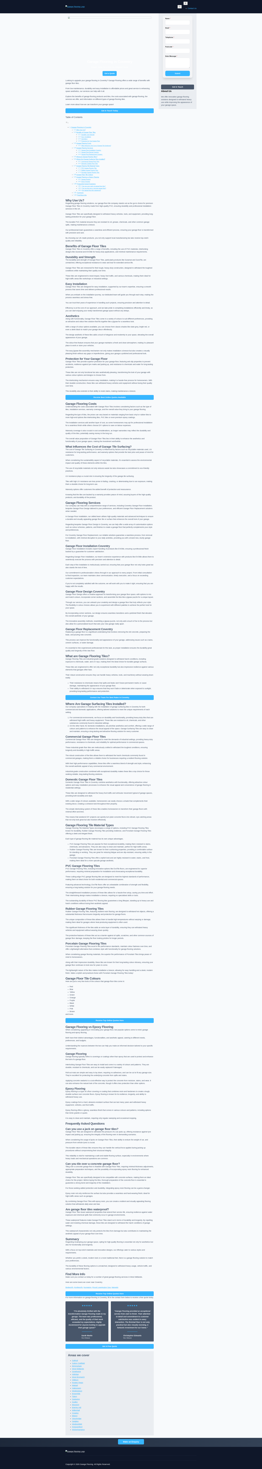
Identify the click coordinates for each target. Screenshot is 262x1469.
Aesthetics (84, 139)
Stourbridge (76, 1419)
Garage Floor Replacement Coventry (92, 154)
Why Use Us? (81, 130)
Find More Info (81, 195)
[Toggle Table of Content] (67, 123)
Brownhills (76, 1394)
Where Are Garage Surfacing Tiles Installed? (90, 159)
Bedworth (69, 1287)
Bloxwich (75, 1405)
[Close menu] (186, 3)
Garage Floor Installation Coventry (91, 150)
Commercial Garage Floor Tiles (90, 161)
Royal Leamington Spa (101, 1287)
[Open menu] (180, 6)
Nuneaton (87, 1287)
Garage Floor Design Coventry (90, 152)
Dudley (75, 1402)
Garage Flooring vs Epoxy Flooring (87, 177)
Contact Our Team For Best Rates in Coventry (109, 697)
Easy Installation (86, 137)
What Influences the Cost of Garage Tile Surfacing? (96, 145)
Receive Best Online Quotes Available (109, 397)
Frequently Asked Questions (86, 184)
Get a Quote (109, 73)
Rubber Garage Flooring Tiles (89, 170)
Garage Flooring (85, 179)
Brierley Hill (76, 1408)
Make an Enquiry (131, 1442)
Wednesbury (77, 1391)
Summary (80, 193)
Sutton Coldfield (78, 1363)
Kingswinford (77, 1427)
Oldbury (75, 1380)
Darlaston (76, 1399)
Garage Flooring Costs (83, 143)
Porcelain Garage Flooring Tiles (90, 172)
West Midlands (78, 1369)
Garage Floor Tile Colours (84, 175)
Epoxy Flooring (85, 181)
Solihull (75, 1361)
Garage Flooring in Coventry (81, 127)
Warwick (115, 1287)
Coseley (75, 1413)
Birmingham (77, 1366)
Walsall (75, 1385)
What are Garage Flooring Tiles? (86, 157)
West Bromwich (78, 1377)
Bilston (74, 1416)
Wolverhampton (78, 1430)
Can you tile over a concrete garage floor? (94, 188)
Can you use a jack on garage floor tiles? (94, 186)
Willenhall (76, 1410)
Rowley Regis (77, 1383)
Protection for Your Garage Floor (90, 141)
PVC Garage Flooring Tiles (89, 168)
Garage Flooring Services (84, 148)
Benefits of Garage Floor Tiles (86, 132)
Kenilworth (78, 1287)
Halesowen (76, 1388)
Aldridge (75, 1374)
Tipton (74, 1396)
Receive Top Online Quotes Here (110, 1020)
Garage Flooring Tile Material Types (87, 166)
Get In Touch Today (109, 111)
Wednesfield (77, 1424)
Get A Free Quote (109, 1346)
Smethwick (76, 1372)
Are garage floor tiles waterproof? (91, 190)
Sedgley (75, 1421)
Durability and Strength (87, 134)
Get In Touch (177, 87)
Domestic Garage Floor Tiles (89, 163)
